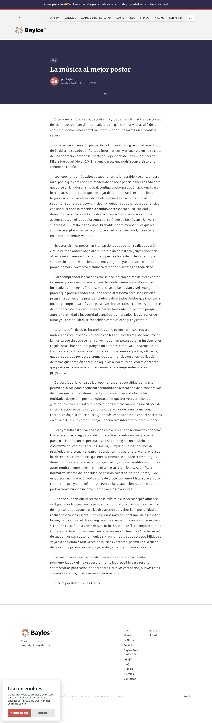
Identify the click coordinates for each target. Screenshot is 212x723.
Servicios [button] (70, 18)
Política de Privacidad (98, 696)
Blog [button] (132, 18)
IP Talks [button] (144, 18)
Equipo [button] (120, 18)
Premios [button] (159, 18)
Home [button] (127, 635)
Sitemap (118, 696)
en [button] (190, 18)
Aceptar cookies (19, 712)
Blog (54, 60)
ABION (67, 4)
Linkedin (154, 635)
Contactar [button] (175, 18)
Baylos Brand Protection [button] (96, 18)
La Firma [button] (54, 18)
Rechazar (43, 712)
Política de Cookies (71, 696)
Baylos (70, 79)
